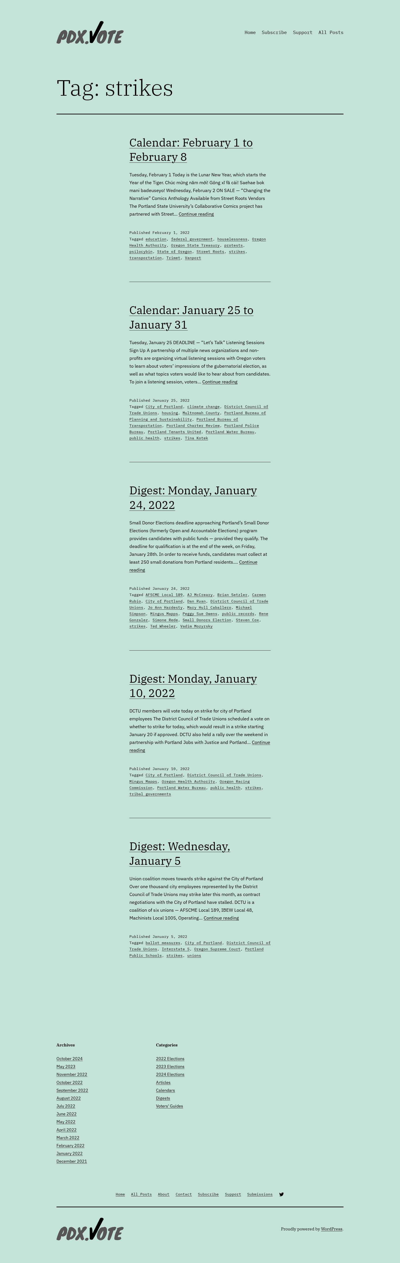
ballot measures (163, 942)
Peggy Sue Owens (200, 613)
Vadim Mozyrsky (196, 626)
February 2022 (70, 1145)
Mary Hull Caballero (209, 607)
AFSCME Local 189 (164, 594)
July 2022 (65, 1106)
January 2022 (69, 1153)
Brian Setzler (232, 594)
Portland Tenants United (174, 431)
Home (250, 32)
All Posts (331, 32)
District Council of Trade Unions (224, 775)
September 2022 (72, 1090)
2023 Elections (170, 1066)
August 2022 (68, 1098)
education (156, 239)
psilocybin (141, 251)
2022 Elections (170, 1058)
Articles (163, 1082)
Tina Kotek (196, 438)
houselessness (232, 239)
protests (233, 245)
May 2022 (65, 1121)
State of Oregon (174, 251)
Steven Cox (247, 620)
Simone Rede (165, 620)
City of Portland (164, 406)
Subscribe (274, 32)
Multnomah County (201, 412)
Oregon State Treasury (195, 245)
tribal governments (150, 794)
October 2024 (69, 1058)
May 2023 (65, 1066)
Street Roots (210, 251)
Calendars (165, 1090)
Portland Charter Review (193, 425)
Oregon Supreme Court (217, 949)
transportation (145, 257)
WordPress (331, 1229)
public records (238, 613)
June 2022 (66, 1113)
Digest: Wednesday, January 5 (179, 853)
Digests (163, 1098)
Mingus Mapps (164, 613)
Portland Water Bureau (230, 431)
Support (302, 32)
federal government (192, 239)
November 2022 (71, 1074)
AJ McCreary (200, 594)
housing (170, 412)
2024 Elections (170, 1074)
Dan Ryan (196, 601)
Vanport (193, 257)
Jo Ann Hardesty (165, 607)
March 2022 (67, 1137)
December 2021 (71, 1161)
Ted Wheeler (163, 626)
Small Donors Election (207, 620)
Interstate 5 (176, 949)
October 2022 (69, 1082)
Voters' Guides (169, 1106)
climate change (203, 406)
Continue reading (196, 214)
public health (144, 438)
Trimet (173, 257)
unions (194, 955)
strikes (237, 251)
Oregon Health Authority (188, 781)
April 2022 (66, 1129)
